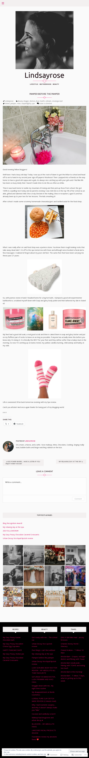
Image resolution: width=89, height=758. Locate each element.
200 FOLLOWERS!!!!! (11, 531)
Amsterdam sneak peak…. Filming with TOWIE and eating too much (73, 665)
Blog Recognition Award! (12, 523)
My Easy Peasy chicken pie (13, 654)
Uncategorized (57, 101)
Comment (78, 499)
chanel (7, 103)
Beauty (20, 101)
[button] (15, 319)
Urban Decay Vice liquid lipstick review (18, 538)
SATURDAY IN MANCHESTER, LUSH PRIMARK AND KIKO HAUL (44, 679)
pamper (13, 103)
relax (19, 103)
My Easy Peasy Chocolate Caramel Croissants (21, 534)
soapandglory (26, 103)
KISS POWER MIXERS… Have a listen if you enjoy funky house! (23, 463)
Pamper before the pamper (43, 657)
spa (33, 103)
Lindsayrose (44, 75)
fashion (32, 101)
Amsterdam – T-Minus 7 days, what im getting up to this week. (73, 678)
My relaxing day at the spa (70, 462)
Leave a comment (45, 103)
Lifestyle (48, 101)
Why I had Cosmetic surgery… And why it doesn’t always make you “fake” (44, 707)
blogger (26, 101)
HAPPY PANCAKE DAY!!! (12, 650)
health (42, 101)
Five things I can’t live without (44, 650)
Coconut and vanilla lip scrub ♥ (44, 714)
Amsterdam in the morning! (72, 672)
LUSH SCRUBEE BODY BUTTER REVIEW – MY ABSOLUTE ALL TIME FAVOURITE (44, 670)
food (37, 101)
